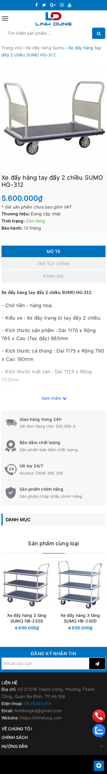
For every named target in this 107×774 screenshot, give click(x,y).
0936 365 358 (49, 473)
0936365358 (38, 703)
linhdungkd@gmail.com (38, 710)
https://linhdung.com (41, 717)
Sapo (67, 767)
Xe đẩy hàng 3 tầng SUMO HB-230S (27, 618)
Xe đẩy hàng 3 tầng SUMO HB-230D (80, 618)
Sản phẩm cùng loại (53, 543)
